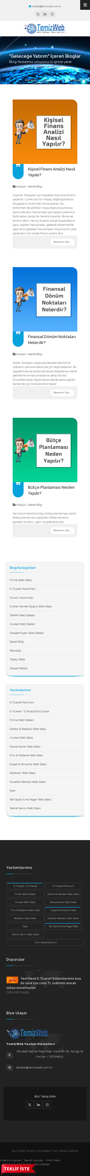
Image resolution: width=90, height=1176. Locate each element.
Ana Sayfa (31, 80)
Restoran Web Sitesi (22, 773)
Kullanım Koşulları (11, 1160)
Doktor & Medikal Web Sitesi (28, 729)
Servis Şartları (42, 1164)
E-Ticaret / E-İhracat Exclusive (29, 711)
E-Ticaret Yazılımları (23, 588)
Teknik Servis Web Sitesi (25, 808)
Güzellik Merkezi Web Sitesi (27, 781)
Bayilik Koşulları (33, 1160)
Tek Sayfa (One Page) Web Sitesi (30, 799)
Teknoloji (15, 650)
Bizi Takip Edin (45, 1096)
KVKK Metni (53, 1160)
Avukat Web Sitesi (21, 737)
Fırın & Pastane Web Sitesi (26, 755)
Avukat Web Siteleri (22, 624)
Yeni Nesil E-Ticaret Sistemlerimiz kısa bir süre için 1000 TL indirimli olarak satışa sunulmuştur (43, 983)
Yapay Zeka (17, 659)
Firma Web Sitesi (21, 580)
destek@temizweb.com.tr (46, 6)
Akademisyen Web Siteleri (27, 633)
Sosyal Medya (19, 668)
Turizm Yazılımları (21, 597)
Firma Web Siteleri (22, 720)
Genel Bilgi (35, 186)
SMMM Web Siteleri (22, 615)
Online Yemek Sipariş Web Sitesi (31, 606)
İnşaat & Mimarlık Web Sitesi (28, 764)
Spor (13, 790)
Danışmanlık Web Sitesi (25, 746)
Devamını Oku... (62, 242)
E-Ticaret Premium (22, 702)
